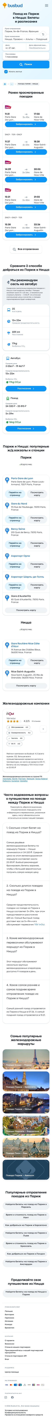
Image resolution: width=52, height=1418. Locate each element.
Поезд (14, 398)
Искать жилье (15, 71)
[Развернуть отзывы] (43, 729)
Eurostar (15, 781)
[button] (43, 34)
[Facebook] (13, 1397)
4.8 (21, 738)
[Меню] (46, 5)
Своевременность (18, 733)
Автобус (15, 358)
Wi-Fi (13, 744)
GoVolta (23, 781)
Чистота (14, 738)
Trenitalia (7, 779)
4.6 (29, 733)
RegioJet (31, 779)
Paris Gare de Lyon (22, 478)
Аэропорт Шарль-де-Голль (27, 577)
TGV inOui (11, 718)
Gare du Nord (19, 504)
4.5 (27, 727)
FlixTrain (22, 779)
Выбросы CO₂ (11, 379)
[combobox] (26, 30)
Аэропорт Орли (20, 556)
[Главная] (5, 84)
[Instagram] (6, 1397)
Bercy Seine (18, 529)
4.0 (19, 744)
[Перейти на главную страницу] (12, 5)
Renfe (14, 779)
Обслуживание (17, 727)
